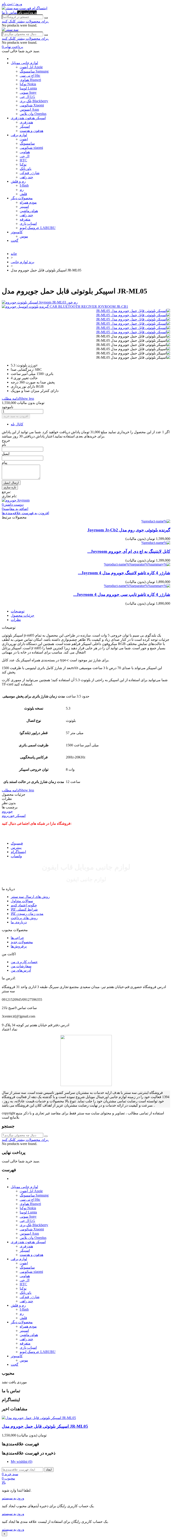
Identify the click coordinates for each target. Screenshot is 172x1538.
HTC (23, 160)
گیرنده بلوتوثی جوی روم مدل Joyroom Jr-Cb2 (128, 530)
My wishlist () (21, 1461)
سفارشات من (21, 966)
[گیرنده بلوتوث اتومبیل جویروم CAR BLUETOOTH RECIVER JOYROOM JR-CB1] (86, 306)
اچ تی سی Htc (30, 75)
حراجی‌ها (17, 938)
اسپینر (24, 206)
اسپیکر (25, 126)
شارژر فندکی (29, 173)
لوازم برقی (19, 135)
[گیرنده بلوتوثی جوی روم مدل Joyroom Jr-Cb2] (155, 521)
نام (4, 445)
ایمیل (5, 454)
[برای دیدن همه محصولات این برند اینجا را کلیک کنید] (16, 500)
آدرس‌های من (21, 970)
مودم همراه (28, 202)
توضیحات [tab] (17, 611)
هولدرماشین (29, 211)
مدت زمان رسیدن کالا (27, 914)
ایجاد (49, 1469)
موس (24, 236)
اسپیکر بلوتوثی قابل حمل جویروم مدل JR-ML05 (45, 1426)
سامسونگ (27, 143)
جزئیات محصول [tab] (22, 615)
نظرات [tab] (16, 620)
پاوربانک (25, 169)
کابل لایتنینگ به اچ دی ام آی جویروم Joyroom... (128, 551)
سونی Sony (28, 92)
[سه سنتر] (10, 8)
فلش (23, 194)
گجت (14, 240)
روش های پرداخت (24, 918)
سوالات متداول (22, 901)
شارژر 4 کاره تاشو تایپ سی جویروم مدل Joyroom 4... (121, 594)
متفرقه (25, 219)
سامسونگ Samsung (34, 71)
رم (22, 189)
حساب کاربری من (24, 962)
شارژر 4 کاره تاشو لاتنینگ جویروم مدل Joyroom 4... (124, 572)
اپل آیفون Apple (31, 67)
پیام (4, 462)
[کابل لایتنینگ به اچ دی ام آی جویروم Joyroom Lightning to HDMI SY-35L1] (155, 543)
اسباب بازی (28, 223)
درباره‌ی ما (19, 922)
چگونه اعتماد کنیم (24, 905)
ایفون (24, 139)
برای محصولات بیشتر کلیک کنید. (25, 21)
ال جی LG (27, 97)
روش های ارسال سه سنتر (30, 897)
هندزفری (26, 122)
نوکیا (23, 164)
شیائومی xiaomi (31, 148)
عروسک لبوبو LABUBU (38, 228)
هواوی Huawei (30, 80)
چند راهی (26, 177)
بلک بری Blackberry (34, 101)
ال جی (24, 156)
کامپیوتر (17, 232)
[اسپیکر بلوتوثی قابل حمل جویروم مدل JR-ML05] (133, 311)
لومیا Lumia (28, 88)
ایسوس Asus (29, 109)
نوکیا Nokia (28, 84)
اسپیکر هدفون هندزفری (28, 118)
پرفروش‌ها (19, 946)
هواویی (25, 152)
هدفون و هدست (31, 131)
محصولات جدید (22, 942)
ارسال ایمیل (11, 482)
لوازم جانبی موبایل (24, 63)
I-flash (24, 185)
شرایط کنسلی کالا (24, 909)
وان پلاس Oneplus (33, 114)
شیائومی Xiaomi (32, 105)
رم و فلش (18, 181)
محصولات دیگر (22, 198)
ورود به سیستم (13, 1498)
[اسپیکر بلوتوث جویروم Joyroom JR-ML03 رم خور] (86, 302)
